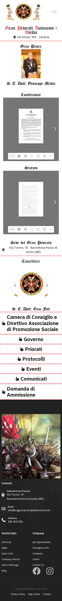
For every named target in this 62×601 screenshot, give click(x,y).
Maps (4, 547)
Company (37, 553)
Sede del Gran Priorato (31, 241)
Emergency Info (41, 547)
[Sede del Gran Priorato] (31, 495)
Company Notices (11, 559)
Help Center (34, 594)
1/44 (12, 229)
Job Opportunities (42, 542)
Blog (4, 570)
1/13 (12, 156)
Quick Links (7, 553)
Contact (47, 594)
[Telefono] (31, 520)
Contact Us (38, 564)
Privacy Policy (18, 594)
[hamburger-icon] (54, 11)
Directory (6, 542)
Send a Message (10, 564)
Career (36, 559)
